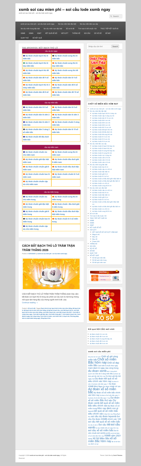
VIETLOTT (64, 33)
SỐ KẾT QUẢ (37, 38)
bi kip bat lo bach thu (53, 310)
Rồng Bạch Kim (46, 318)
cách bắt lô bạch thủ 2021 (64, 312)
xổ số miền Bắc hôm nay (102, 439)
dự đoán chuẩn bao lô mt (100, 167)
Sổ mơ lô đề (70, 28)
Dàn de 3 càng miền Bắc (104, 373)
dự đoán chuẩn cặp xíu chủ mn (102, 190)
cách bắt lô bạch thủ (49, 312)
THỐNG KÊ (76, 33)
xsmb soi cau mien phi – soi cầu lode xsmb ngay (64, 9)
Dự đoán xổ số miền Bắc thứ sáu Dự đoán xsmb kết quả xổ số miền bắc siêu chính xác (104, 401)
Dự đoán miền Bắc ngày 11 (100, 384)
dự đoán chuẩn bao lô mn (100, 192)
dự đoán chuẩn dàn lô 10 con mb (102, 118)
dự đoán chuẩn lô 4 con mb (101, 137)
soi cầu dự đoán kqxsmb (103, 416)
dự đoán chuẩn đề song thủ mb (102, 134)
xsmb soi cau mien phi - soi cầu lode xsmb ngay (52, 254)
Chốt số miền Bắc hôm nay (102, 360)
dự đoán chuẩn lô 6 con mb (101, 139)
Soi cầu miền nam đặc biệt (53, 28)
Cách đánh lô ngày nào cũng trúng (103, 367)
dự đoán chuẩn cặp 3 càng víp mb (103, 116)
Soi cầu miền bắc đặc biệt (67, 24)
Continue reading (30, 302)
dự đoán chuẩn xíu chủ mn (100, 209)
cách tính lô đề (57, 316)
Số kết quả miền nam (99, 262)
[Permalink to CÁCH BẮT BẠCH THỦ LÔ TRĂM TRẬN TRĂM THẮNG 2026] (51, 291)
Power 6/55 (95, 241)
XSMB (23, 33)
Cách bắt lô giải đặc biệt (40, 314)
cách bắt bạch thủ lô (66, 310)
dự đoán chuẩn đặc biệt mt (100, 172)
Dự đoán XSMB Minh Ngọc (102, 385)
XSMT (39, 33)
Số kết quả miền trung (99, 260)
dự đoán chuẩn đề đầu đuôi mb (102, 132)
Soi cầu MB (104, 424)
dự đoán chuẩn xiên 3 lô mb (101, 160)
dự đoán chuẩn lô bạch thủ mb (102, 148)
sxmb (107, 433)
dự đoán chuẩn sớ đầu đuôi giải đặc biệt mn (106, 206)
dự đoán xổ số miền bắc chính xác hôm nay (104, 393)
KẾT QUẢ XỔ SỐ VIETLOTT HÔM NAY (105, 232)
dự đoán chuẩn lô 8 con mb (101, 141)
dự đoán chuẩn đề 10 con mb (101, 127)
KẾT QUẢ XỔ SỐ (51, 33)
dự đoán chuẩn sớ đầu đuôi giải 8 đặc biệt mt (106, 179)
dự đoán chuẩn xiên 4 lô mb (101, 162)
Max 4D (94, 239)
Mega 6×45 (95, 234)
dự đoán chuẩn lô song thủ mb (102, 153)
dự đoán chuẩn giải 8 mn (100, 197)
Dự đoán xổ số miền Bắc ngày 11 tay (99, 398)
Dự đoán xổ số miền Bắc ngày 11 (110, 395)
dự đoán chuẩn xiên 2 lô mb (101, 158)
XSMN (31, 33)
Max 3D (94, 237)
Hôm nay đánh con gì (107, 408)
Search (115, 46)
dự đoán (115, 374)
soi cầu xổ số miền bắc (100, 430)
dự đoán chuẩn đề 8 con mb (101, 125)
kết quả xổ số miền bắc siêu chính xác (103, 412)
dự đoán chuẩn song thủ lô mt (101, 185)
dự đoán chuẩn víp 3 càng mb (101, 155)
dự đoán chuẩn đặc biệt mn (101, 195)
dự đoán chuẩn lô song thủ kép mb (103, 151)
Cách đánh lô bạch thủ (69, 314)
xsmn (90, 438)
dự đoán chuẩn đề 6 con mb (101, 123)
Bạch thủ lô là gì (46, 308)
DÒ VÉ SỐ (98, 33)
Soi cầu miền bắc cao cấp (89, 24)
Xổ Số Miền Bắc (101, 438)
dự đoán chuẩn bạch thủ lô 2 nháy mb (104, 113)
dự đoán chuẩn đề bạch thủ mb (102, 130)
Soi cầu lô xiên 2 (93, 425)
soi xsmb (101, 432)
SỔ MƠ (107, 33)
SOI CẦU (87, 33)
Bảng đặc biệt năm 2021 (94, 357)
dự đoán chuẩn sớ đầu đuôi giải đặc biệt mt (106, 181)
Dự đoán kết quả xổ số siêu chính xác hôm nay (102, 380)
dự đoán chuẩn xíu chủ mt (100, 183)
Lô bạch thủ (66, 316)
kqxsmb (91, 411)
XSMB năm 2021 (112, 435)
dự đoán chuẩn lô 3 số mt (100, 176)
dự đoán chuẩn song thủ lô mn (102, 211)
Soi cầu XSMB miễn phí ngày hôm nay (107, 428)
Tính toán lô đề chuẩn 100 (87, 28)
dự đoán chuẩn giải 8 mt (100, 174)
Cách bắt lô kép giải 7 (55, 314)
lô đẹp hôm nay (108, 414)
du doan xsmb (97, 370)
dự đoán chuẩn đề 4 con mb (101, 120)
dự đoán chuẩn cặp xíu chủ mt (102, 169)
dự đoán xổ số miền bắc (102, 390)
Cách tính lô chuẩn (46, 316)
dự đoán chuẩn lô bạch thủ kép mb (103, 146)
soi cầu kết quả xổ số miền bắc (104, 421)
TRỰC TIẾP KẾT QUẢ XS (109, 28)
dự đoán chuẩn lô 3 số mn (100, 199)
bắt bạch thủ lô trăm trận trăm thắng (35, 310)
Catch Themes (117, 455)
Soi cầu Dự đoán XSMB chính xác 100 (104, 417)
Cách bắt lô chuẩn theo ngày (108, 365)
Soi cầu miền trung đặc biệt (30, 28)
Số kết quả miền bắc (99, 258)
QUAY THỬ (25, 38)
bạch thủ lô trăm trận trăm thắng (62, 308)
